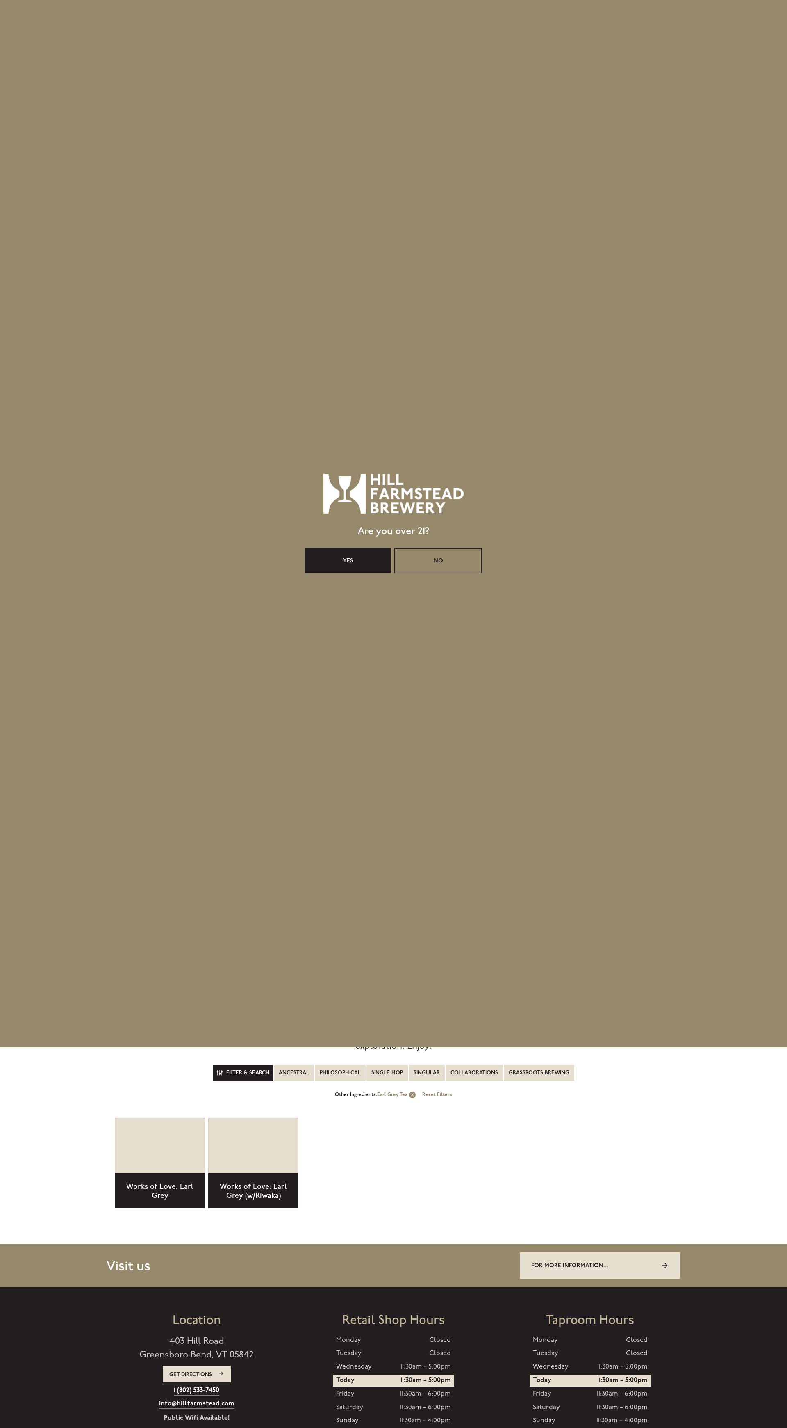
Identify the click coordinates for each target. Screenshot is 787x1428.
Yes (348, 750)
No (438, 750)
